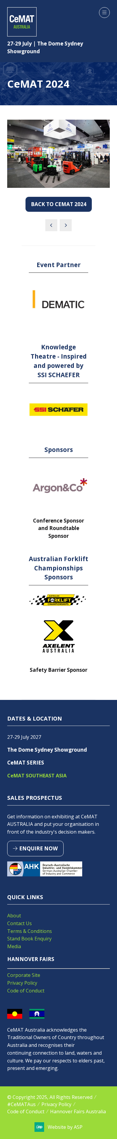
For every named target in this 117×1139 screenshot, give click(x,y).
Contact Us (19, 923)
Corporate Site (23, 975)
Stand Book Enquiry (29, 938)
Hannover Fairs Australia (78, 1111)
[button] (104, 12)
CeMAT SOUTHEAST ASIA (37, 775)
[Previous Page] (51, 225)
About (14, 915)
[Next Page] (66, 225)
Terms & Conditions (29, 931)
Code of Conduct (25, 990)
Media (14, 946)
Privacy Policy (22, 983)
